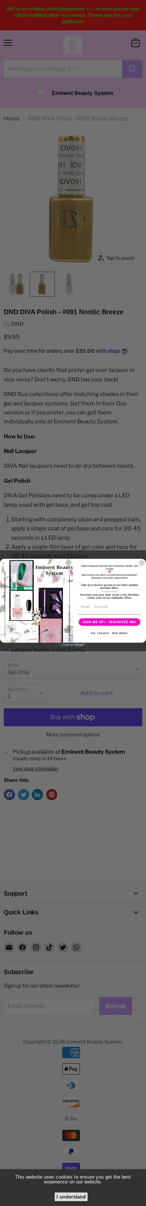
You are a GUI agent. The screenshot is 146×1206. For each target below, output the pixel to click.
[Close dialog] (142, 563)
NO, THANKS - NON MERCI (109, 633)
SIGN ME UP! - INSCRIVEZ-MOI (110, 622)
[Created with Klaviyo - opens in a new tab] (73, 645)
